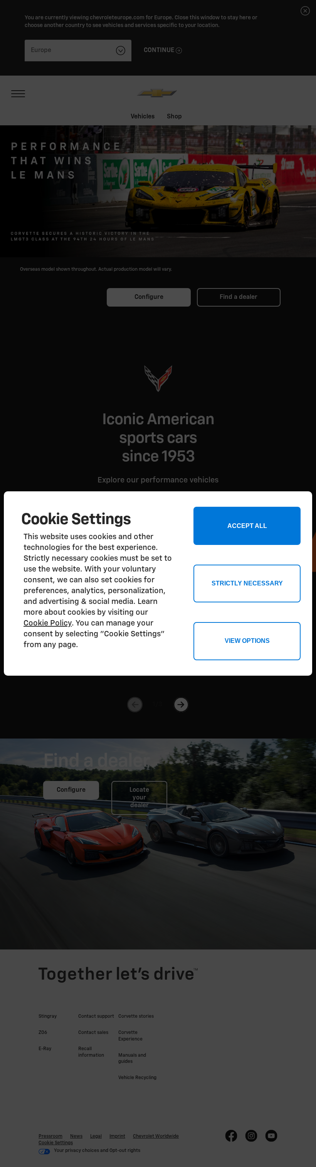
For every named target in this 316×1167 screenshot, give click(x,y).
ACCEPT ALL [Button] (247, 526)
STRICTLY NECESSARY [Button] (247, 583)
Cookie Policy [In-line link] (48, 623)
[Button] (246, 641)
